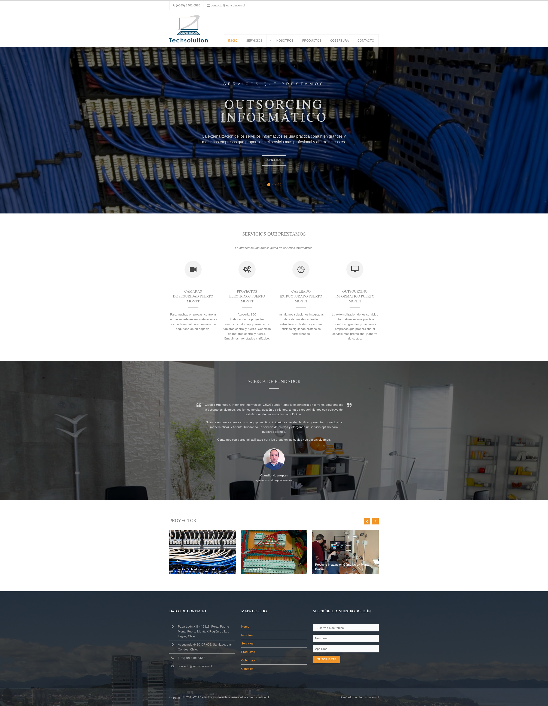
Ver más (274, 160)
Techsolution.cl (259, 697)
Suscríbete (326, 659)
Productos (311, 40)
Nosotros (284, 40)
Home (245, 626)
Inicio (232, 40)
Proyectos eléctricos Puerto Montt (247, 296)
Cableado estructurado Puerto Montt (301, 296)
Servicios (254, 40)
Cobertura (339, 40)
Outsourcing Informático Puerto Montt (354, 296)
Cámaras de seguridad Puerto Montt (193, 296)
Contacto (365, 40)
